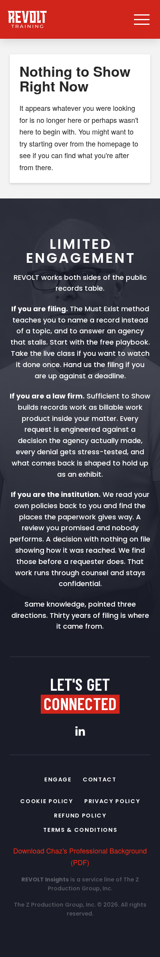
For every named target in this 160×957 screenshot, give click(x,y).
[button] (141, 19)
